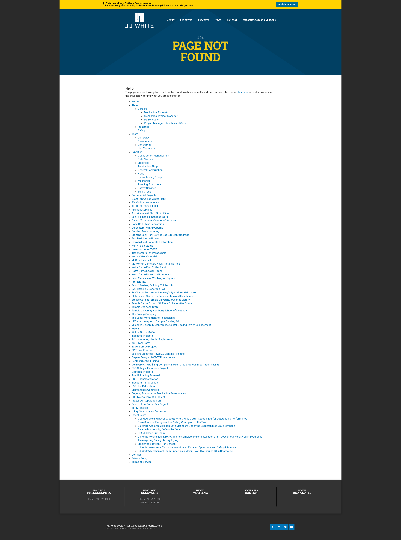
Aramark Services (142, 209)
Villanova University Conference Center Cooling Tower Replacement (171, 324)
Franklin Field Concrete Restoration (152, 242)
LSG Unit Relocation (143, 386)
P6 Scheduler (151, 119)
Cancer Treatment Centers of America (154, 220)
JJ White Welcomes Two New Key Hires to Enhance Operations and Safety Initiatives (187, 447)
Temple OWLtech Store (145, 306)
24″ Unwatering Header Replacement (153, 339)
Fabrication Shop (148, 166)
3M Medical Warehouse (145, 202)
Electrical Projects (142, 371)
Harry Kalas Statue (142, 245)
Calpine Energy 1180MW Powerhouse (153, 357)
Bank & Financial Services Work (150, 216)
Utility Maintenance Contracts (149, 411)
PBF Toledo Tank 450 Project (148, 397)
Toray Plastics (140, 407)
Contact (232, 20)
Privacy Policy (140, 458)
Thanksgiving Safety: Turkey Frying (158, 440)
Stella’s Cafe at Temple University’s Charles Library (161, 299)
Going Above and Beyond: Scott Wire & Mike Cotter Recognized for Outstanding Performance (192, 418)
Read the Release (286, 4)
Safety (142, 130)
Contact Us (155, 525)
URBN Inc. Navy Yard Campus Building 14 (155, 321)
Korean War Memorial (144, 256)
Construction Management (153, 155)
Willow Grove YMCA (143, 332)
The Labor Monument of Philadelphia (153, 317)
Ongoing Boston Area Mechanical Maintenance (159, 393)
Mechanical (144, 180)
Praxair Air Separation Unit (147, 400)
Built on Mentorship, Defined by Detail (159, 429)
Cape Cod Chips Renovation (148, 224)
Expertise (186, 20)
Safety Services (147, 188)
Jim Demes (144, 144)
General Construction (150, 170)
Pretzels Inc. (139, 281)
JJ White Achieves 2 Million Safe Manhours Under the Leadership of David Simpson (186, 425)
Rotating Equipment (149, 184)
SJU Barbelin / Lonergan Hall (148, 288)
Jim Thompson (147, 148)
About (170, 20)
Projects (203, 20)
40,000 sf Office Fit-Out (145, 206)
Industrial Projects (142, 335)
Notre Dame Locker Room (147, 270)
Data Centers (145, 159)
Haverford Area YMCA (144, 249)
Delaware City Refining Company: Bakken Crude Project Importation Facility (175, 364)
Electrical (143, 162)
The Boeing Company (144, 314)
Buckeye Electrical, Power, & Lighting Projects (158, 353)
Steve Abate (145, 141)
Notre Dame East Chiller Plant (149, 267)
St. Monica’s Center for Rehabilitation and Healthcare (162, 296)
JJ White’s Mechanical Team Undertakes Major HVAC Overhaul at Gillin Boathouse (185, 451)
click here (242, 92)
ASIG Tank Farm (141, 342)
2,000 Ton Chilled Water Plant (149, 198)
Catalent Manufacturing (145, 231)
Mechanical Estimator (156, 112)
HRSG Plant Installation (145, 379)
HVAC (141, 173)
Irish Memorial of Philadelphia (149, 252)
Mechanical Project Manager (160, 115)
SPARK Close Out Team (151, 433)
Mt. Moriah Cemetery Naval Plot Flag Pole (156, 263)
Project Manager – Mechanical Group (165, 123)
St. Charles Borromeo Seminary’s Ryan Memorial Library (164, 292)
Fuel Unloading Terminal (146, 375)
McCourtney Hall (141, 260)
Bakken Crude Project (144, 346)
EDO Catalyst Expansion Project (150, 368)
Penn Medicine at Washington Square (153, 278)
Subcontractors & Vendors (259, 20)
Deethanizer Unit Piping (145, 361)
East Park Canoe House (145, 238)
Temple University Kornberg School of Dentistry (159, 310)
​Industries (143, 126)
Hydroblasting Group (150, 177)
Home (135, 101)
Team (135, 134)
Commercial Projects (144, 195)
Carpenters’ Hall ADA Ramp (147, 227)
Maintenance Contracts (145, 389)
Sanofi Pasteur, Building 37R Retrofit (153, 285)
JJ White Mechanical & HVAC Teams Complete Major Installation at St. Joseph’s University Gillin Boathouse (200, 436)
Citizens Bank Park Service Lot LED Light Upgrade (160, 234)
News (218, 20)
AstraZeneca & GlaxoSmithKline (150, 213)
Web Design (141, 528)
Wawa (135, 328)
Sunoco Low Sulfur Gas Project (150, 404)
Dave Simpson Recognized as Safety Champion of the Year (172, 422)
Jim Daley (143, 137)
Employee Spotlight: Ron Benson (157, 443)
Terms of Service (141, 461)
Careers (142, 108)
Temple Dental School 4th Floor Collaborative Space (162, 303)
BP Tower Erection (142, 350)
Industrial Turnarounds (145, 382)
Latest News (139, 415)
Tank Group (144, 191)
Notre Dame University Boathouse (151, 274)
